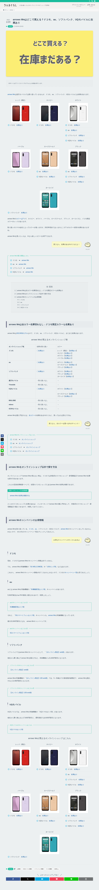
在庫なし (56, 869)
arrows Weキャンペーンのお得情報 (29, 297)
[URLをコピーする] (86, 879)
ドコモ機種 (49, 869)
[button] (13, 879)
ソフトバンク (25, 305)
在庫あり (19, 125)
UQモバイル (24, 307)
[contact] (94, 1)
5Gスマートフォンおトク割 (24, 615)
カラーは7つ (20, 219)
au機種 (18, 869)
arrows (10, 26)
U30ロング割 (51, 566)
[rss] (92, 1)
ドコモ (23, 300)
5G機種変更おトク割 (38, 589)
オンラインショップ (29, 439)
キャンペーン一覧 (71, 572)
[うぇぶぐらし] (10, 5)
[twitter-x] (89, 1)
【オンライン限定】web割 (55, 652)
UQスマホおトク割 (16, 729)
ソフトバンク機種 (39, 869)
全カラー (32, 415)
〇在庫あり (40, 350)
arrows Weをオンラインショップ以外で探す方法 (34, 294)
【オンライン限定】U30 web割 (36, 678)
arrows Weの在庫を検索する (20, 495)
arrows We (11, 94)
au (21, 302)
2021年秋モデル (22, 333)
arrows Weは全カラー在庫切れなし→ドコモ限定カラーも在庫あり (40, 290)
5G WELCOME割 (36, 566)
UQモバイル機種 (27, 869)
